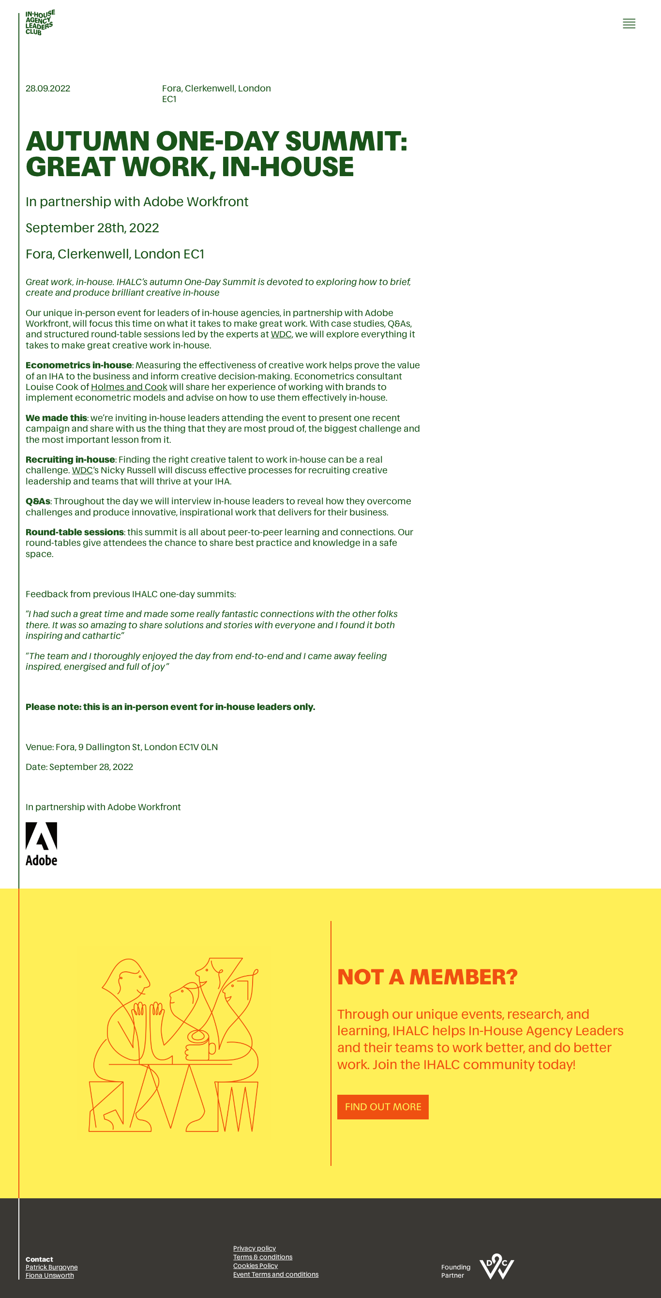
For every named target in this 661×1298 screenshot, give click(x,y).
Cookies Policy (255, 1265)
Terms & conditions (262, 1257)
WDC (281, 334)
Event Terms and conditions (275, 1274)
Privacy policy (254, 1248)
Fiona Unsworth (50, 1275)
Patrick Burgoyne (52, 1267)
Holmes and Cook (129, 387)
